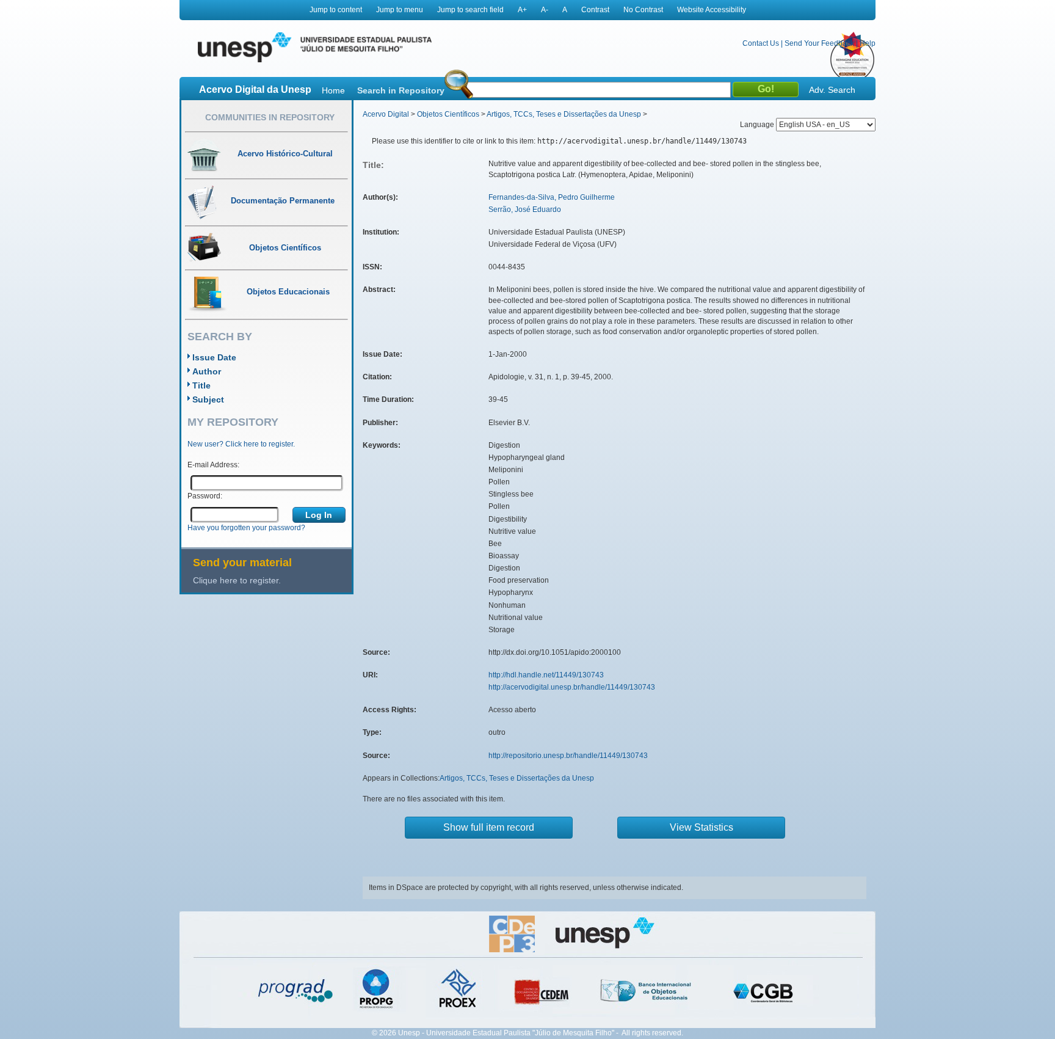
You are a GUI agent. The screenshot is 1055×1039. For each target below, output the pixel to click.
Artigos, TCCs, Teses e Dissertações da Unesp (564, 114)
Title (201, 385)
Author (206, 371)
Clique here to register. (237, 580)
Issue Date (214, 357)
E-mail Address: (213, 465)
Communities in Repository (270, 117)
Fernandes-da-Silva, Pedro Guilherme (551, 197)
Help (868, 43)
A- (544, 9)
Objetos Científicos (448, 114)
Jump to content (336, 9)
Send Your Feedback (819, 43)
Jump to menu (399, 9)
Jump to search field (470, 9)
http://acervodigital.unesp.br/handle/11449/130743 (571, 687)
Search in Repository (400, 90)
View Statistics (701, 827)
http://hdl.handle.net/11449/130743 (546, 675)
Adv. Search (832, 90)
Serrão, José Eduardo (524, 209)
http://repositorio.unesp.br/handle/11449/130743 (568, 755)
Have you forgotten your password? (246, 527)
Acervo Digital (386, 114)
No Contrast (643, 9)
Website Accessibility (711, 9)
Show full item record (488, 827)
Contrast (595, 9)
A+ (522, 9)
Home (333, 90)
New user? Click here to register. (241, 444)
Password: (204, 496)
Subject (208, 399)
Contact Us (760, 43)
